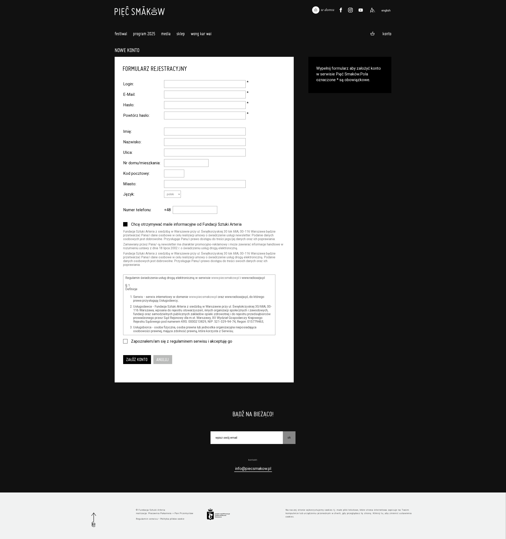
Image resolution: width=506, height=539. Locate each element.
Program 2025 (144, 33)
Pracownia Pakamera (160, 513)
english (386, 10)
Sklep (181, 33)
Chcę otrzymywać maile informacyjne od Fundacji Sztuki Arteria (186, 224)
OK (289, 437)
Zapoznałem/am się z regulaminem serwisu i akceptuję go (181, 341)
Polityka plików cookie (172, 519)
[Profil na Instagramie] (350, 10)
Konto (386, 33)
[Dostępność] (373, 10)
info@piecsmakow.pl (253, 468)
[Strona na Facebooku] (340, 10)
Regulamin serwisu (147, 519)
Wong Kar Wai (201, 33)
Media (166, 33)
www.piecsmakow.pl (225, 278)
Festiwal (121, 33)
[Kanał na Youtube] (361, 10)
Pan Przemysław (184, 513)
